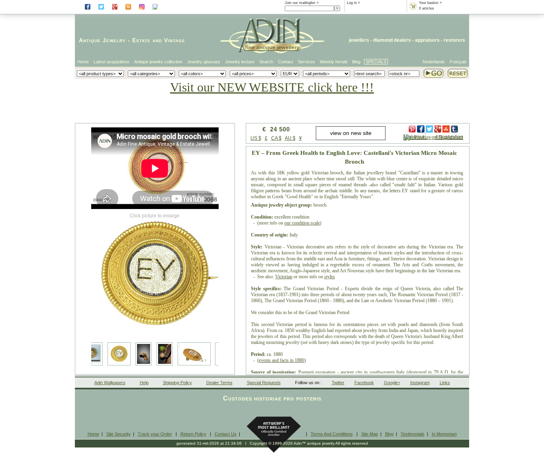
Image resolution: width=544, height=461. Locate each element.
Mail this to (415, 137)
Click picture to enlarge (155, 216)
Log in (352, 3)
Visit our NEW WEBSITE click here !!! (272, 87)
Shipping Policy (177, 382)
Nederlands (434, 61)
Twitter (338, 382)
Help (144, 382)
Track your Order (155, 434)
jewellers (359, 40)
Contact (285, 61)
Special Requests (264, 382)
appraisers (427, 40)
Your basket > (430, 3)
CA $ (276, 138)
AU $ (290, 138)
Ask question (449, 137)
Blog (356, 61)
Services (306, 61)
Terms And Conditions (332, 434)
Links (445, 382)
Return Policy (193, 434)
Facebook (364, 382)
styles (329, 276)
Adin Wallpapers (109, 382)
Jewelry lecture (239, 61)
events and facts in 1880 (281, 360)
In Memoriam (444, 434)
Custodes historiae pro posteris (272, 398)
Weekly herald (333, 61)
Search (266, 61)
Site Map (369, 434)
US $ (255, 138)
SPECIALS (376, 61)
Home (83, 61)
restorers (454, 40)
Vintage (174, 40)
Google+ (392, 382)
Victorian (283, 276)
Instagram (420, 382)
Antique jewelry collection (158, 61)
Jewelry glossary (203, 61)
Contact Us (226, 434)
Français (458, 61)
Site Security (118, 434)
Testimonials (413, 434)
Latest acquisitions (111, 61)
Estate (141, 40)
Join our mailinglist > (302, 3)
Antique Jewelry (102, 40)
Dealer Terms (219, 382)
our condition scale (302, 223)
